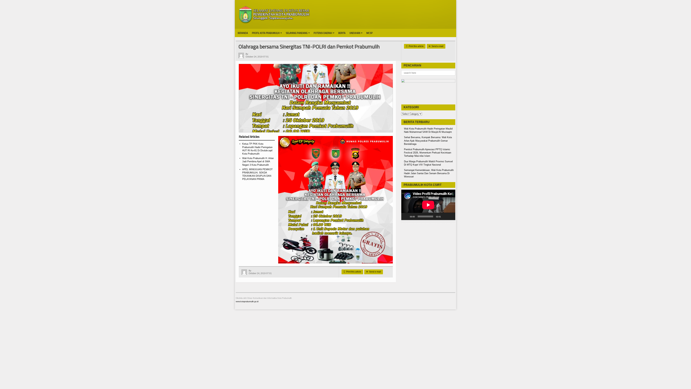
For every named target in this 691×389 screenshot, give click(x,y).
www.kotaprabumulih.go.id (247, 301)
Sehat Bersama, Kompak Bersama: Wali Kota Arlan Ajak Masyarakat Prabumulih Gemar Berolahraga (428, 140)
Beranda (243, 33)
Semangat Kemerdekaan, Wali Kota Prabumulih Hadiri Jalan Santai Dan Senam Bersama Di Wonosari (429, 173)
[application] (428, 205)
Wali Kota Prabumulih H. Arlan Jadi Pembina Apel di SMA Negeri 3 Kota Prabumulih (258, 161)
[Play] (406, 216)
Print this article (415, 46)
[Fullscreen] (450, 216)
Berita (342, 33)
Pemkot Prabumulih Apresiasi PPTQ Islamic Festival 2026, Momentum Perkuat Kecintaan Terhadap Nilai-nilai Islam (427, 152)
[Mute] (445, 216)
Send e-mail (436, 46)
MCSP (369, 33)
